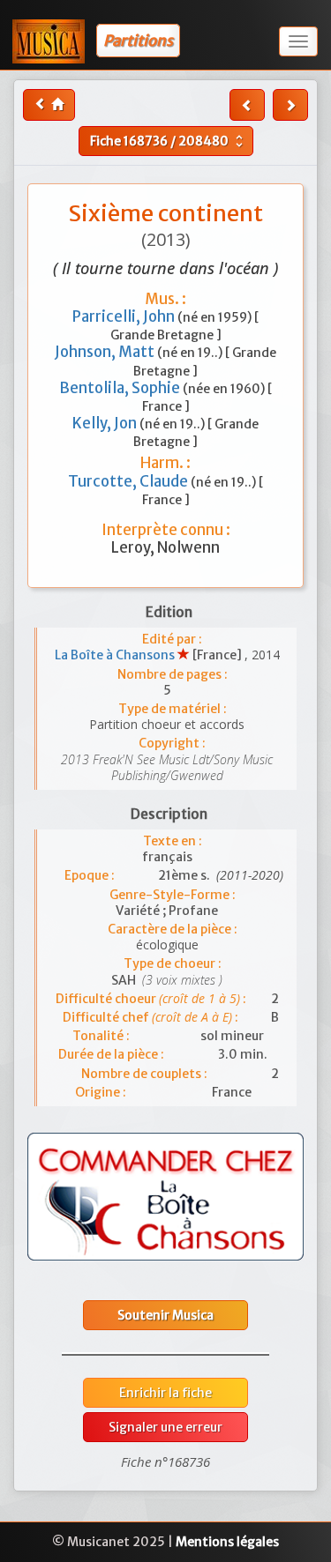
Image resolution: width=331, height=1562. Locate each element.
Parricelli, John (124, 316)
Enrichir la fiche (165, 1393)
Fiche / (168, 141)
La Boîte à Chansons (116, 655)
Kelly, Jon (105, 423)
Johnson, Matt (106, 351)
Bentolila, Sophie (121, 388)
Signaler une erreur (165, 1427)
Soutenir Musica (165, 1315)
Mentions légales (227, 1542)
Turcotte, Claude (129, 481)
